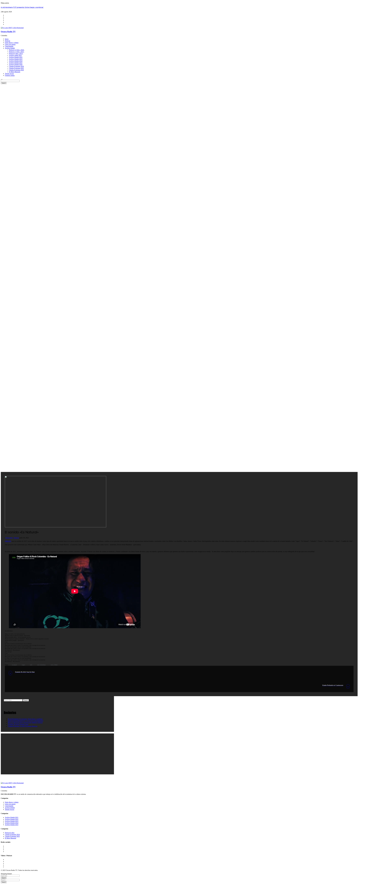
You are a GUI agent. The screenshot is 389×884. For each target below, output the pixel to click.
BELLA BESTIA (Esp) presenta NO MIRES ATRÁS (25, 722)
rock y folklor (54, 665)
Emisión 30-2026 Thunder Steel (18, 724)
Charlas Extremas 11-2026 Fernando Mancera (22, 726)
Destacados (9, 538)
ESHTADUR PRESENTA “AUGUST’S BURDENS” (26, 721)
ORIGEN (8, 541)
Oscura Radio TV (8, 31)
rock (31, 665)
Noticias (16, 538)
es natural (14, 665)
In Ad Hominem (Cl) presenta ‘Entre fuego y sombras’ (22, 7)
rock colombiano (41, 665)
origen (23, 665)
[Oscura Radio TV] (12, 28)
